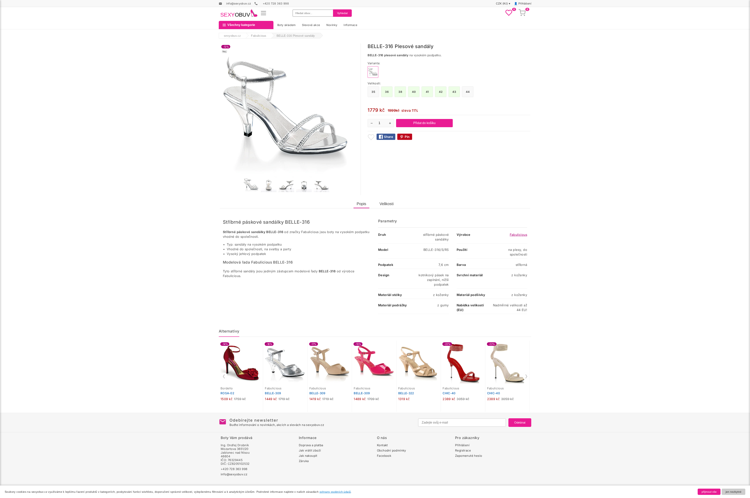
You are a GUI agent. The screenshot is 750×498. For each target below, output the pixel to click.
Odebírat (519, 422)
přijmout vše (709, 491)
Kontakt (382, 445)
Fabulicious (518, 235)
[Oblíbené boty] (508, 13)
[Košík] (522, 13)
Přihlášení (524, 3)
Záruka (304, 461)
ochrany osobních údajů (335, 491)
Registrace (463, 450)
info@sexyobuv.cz (234, 474)
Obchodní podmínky (391, 450)
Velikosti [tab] (386, 204)
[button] (260, 345)
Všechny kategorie (241, 25)
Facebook (384, 456)
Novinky (332, 25)
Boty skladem (286, 25)
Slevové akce (311, 25)
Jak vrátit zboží (310, 450)
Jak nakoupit (308, 456)
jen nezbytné (733, 491)
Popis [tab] (361, 204)
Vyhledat (342, 13)
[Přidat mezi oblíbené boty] (371, 137)
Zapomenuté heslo (468, 456)
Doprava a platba (311, 445)
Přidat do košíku (424, 123)
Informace (350, 25)
